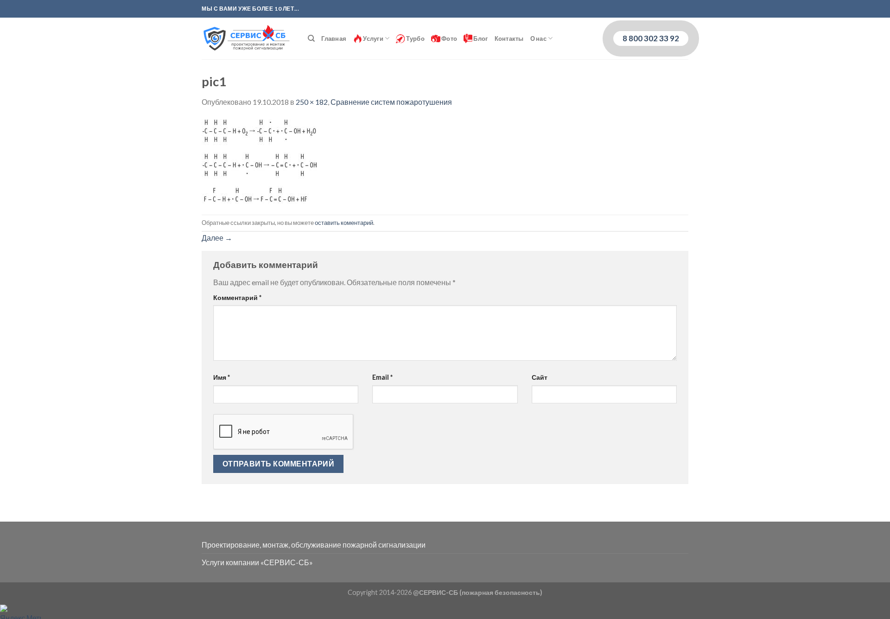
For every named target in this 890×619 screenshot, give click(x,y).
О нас (538, 38)
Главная (333, 38)
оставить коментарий (344, 222)
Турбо (415, 38)
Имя (221, 377)
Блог (480, 38)
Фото (448, 38)
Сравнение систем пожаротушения (391, 101)
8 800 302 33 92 (651, 38)
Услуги (372, 38)
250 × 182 (312, 101)
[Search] (311, 38)
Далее (217, 237)
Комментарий (237, 297)
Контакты (509, 38)
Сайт (539, 377)
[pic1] (260, 160)
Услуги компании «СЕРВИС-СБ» (257, 562)
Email (382, 377)
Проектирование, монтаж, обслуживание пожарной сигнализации (314, 544)
